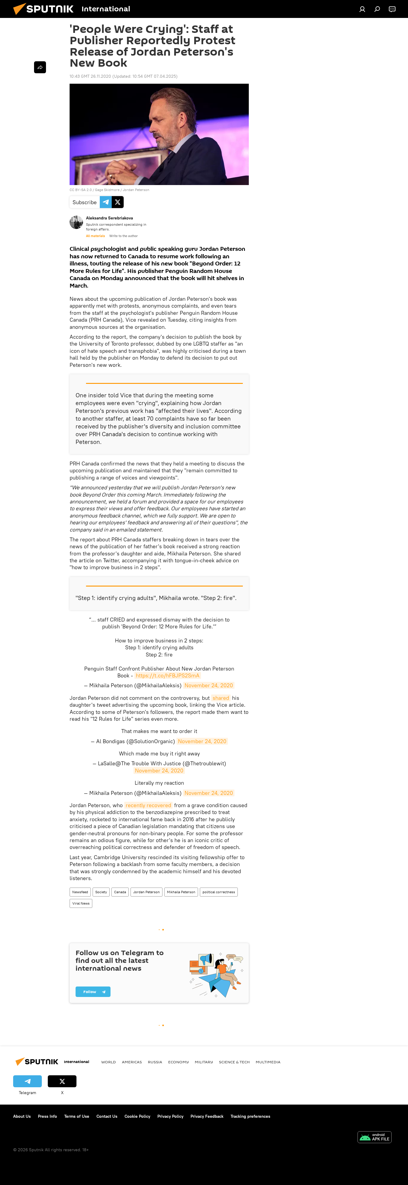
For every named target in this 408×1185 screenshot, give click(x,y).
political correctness (219, 892)
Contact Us (106, 1116)
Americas (132, 1062)
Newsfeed (80, 892)
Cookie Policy (137, 1116)
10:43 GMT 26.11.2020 (90, 76)
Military (204, 1062)
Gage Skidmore (107, 189)
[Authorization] (362, 9)
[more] (40, 67)
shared (221, 697)
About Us (22, 1116)
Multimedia (268, 1062)
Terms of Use (76, 1116)
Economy (178, 1062)
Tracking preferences (250, 1116)
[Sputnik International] (46, 16)
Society (101, 892)
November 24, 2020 (209, 685)
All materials (95, 236)
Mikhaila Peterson (181, 892)
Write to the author (123, 236)
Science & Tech (234, 1062)
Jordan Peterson (136, 189)
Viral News (81, 903)
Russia (155, 1062)
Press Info (47, 1116)
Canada (120, 892)
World (108, 1062)
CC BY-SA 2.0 (81, 189)
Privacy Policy (170, 1116)
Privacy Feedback (207, 1116)
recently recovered (148, 805)
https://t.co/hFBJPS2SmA (168, 675)
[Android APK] (374, 1138)
